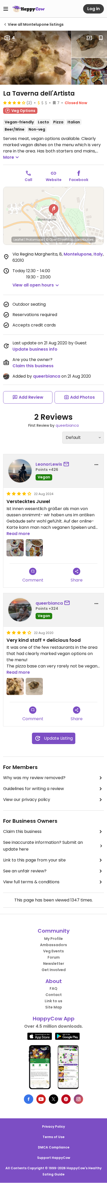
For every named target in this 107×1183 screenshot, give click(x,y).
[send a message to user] (67, 464)
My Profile (53, 938)
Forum (54, 957)
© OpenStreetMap (59, 239)
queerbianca (46, 376)
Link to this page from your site (34, 860)
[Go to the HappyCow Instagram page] (78, 1099)
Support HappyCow (53, 1157)
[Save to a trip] (89, 38)
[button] (53, 210)
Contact (53, 994)
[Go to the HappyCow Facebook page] (28, 1099)
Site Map (53, 1007)
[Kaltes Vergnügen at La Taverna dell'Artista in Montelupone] (15, 547)
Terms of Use (53, 1137)
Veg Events (53, 951)
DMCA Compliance (53, 1147)
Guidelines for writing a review (33, 789)
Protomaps (34, 239)
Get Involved (54, 969)
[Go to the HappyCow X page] (53, 1099)
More (8, 157)
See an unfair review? (24, 871)
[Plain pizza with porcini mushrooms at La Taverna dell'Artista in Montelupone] (35, 58)
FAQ (53, 988)
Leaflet (19, 239)
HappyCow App (54, 1018)
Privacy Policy (53, 1126)
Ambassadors (53, 944)
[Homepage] (28, 8)
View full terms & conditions (31, 882)
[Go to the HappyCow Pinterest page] (66, 1099)
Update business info (34, 349)
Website (54, 180)
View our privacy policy (26, 800)
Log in (93, 9)
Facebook (78, 180)
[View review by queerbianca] (20, 609)
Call (28, 180)
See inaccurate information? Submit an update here (43, 845)
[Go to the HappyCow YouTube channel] (41, 1099)
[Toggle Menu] (5, 9)
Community (54, 930)
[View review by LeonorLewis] (20, 470)
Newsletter (53, 963)
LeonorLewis (49, 464)
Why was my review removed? (34, 778)
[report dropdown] (96, 465)
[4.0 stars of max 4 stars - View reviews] (14, 102)
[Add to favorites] (101, 38)
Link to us (53, 1001)
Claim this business (33, 366)
